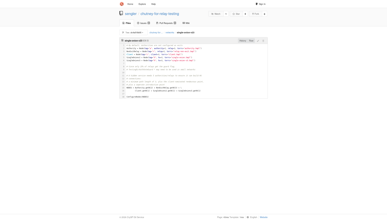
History (242, 40)
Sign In (262, 3)
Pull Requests (167, 23)
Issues (144, 23)
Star (238, 13)
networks (170, 32)
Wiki (188, 23)
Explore (142, 3)
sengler (131, 13)
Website (264, 217)
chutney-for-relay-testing (160, 13)
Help (153, 3)
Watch (217, 13)
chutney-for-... (156, 32)
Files (128, 23)
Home (130, 3)
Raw (251, 40)
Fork (257, 13)
